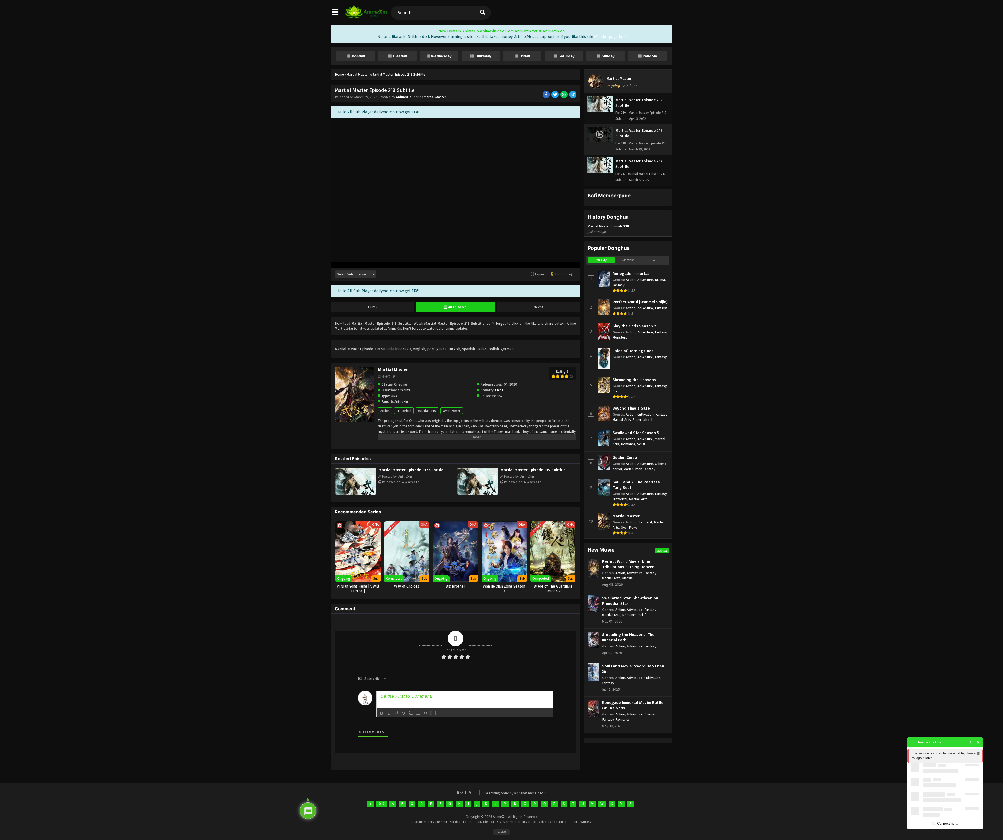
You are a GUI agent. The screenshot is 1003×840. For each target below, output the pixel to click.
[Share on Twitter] (555, 95)
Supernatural (642, 420)
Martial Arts (427, 411)
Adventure (645, 280)
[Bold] (381, 713)
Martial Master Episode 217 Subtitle (411, 470)
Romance (628, 444)
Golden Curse (625, 457)
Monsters (620, 337)
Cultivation (645, 414)
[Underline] (396, 713)
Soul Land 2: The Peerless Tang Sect (636, 485)
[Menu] (911, 742)
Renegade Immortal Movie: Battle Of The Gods (632, 705)
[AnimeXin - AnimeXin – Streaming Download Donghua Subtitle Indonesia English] (366, 17)
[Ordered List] (411, 713)
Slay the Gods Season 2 (634, 326)
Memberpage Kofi (610, 36)
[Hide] (978, 742)
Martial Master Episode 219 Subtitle (533, 470)
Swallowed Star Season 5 (636, 432)
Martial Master (435, 97)
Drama (660, 280)
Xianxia (627, 578)
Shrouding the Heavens (634, 379)
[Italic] (389, 713)
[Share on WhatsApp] (564, 95)
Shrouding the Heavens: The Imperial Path (628, 637)
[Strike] (403, 713)
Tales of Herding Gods (633, 350)
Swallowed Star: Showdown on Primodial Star (630, 601)
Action (385, 411)
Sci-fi (617, 391)
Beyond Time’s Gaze (631, 408)
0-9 (381, 804)
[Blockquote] (425, 713)
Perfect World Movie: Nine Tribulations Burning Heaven (628, 564)
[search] (482, 13)
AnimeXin (403, 97)
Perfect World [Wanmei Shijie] (640, 302)
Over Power (451, 411)
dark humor (633, 469)
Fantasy (618, 285)
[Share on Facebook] (547, 95)
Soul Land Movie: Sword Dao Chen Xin (633, 669)
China (499, 390)
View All (662, 550)
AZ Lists (501, 831)
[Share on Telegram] (573, 95)
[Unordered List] (418, 713)
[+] (433, 713)
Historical (403, 411)
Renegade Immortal (631, 273)
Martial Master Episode (608, 229)
